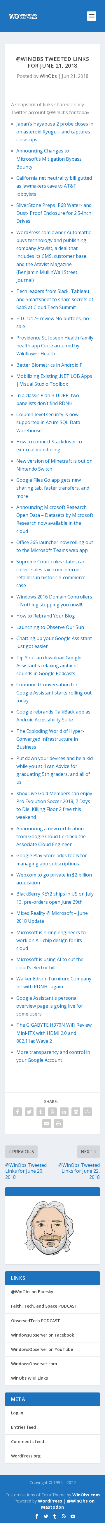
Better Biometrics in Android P (49, 365)
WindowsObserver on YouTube (42, 1349)
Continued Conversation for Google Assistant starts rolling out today (54, 692)
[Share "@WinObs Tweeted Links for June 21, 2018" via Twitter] (29, 1112)
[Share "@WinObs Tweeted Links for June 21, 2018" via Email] (46, 1123)
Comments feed (27, 1441)
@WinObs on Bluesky (32, 1291)
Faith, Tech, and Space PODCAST (44, 1306)
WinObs (48, 76)
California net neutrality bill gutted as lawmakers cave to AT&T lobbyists (54, 186)
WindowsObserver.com (34, 1363)
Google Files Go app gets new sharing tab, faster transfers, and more (52, 488)
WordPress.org (26, 1456)
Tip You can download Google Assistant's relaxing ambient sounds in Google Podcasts (48, 665)
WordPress (50, 1501)
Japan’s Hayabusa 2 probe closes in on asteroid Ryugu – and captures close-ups (54, 132)
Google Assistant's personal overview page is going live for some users (49, 1006)
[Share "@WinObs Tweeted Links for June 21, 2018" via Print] (58, 1123)
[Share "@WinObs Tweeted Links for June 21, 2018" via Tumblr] (41, 1112)
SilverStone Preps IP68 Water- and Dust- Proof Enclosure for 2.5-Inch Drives (54, 213)
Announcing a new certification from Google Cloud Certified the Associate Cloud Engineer (51, 836)
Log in (17, 1413)
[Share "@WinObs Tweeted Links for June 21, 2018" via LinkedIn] (64, 1112)
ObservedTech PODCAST (35, 1320)
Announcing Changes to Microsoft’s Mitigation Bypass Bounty (49, 159)
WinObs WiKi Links (29, 1378)
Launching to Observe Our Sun (50, 627)
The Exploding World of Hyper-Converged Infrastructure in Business (50, 739)
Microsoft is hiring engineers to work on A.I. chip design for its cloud (51, 940)
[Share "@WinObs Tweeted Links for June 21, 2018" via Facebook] (17, 1112)
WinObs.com (86, 1495)
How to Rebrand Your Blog (45, 616)
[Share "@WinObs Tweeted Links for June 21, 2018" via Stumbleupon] (87, 1112)
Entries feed (23, 1427)
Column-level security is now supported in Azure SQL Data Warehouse (48, 422)
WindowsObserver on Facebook (42, 1335)
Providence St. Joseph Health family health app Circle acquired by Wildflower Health (54, 346)
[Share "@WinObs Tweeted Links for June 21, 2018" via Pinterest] (52, 1112)
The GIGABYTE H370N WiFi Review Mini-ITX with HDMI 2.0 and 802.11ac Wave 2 (54, 1033)
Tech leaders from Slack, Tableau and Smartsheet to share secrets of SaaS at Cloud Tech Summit (54, 299)
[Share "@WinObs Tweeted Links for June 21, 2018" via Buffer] (76, 1112)
